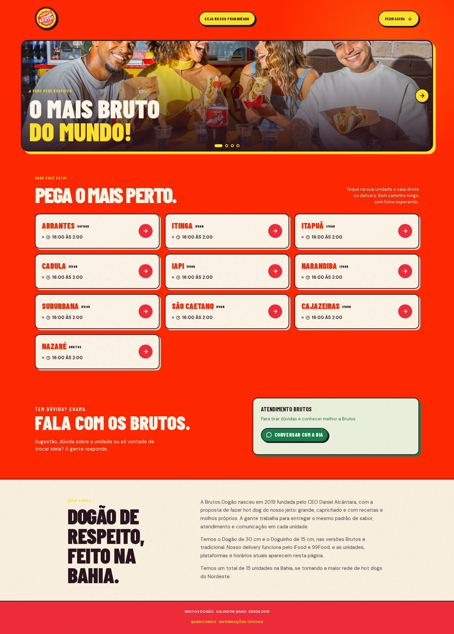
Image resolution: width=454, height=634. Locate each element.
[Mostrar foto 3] (232, 145)
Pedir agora (395, 18)
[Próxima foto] (421, 96)
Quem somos (203, 622)
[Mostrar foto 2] (226, 145)
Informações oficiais (241, 622)
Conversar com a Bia (299, 435)
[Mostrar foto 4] (238, 145)
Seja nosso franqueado (227, 18)
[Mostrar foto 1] (219, 145)
